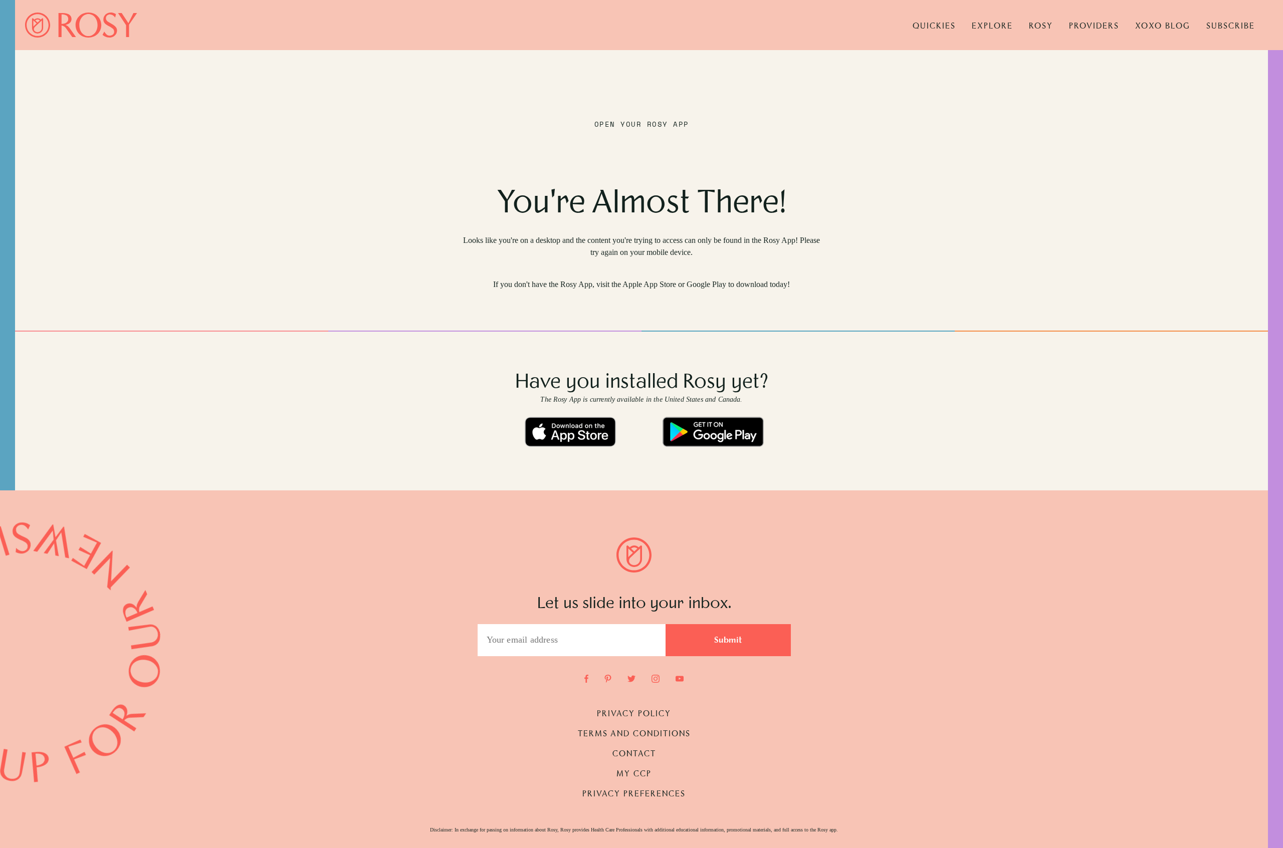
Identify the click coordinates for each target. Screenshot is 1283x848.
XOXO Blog (1162, 27)
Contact (634, 754)
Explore (992, 27)
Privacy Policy (634, 714)
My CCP (634, 774)
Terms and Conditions (634, 734)
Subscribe (1230, 27)
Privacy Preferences (634, 794)
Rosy (1041, 27)
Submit (728, 641)
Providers (1094, 27)
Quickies (934, 27)
